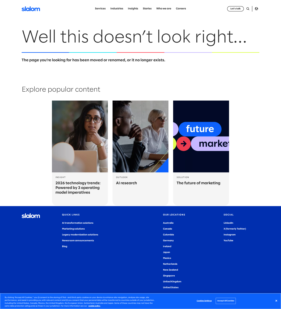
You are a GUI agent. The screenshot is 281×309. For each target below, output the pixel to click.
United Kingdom (172, 282)
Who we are (163, 8)
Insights (133, 8)
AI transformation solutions (77, 223)
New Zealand (170, 270)
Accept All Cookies (225, 301)
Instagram (230, 235)
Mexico (167, 258)
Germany (168, 241)
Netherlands (170, 264)
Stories (147, 8)
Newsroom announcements (78, 241)
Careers (181, 8)
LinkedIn (228, 223)
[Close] (276, 300)
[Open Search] (248, 9)
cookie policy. (94, 306)
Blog (64, 246)
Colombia (168, 235)
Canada (167, 229)
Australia (168, 223)
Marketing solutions (73, 229)
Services (100, 8)
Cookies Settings (204, 301)
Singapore (169, 276)
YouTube (228, 241)
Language (256, 9)
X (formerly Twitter (234, 229)
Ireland (167, 246)
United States (171, 287)
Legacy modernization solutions (80, 235)
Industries (116, 8)
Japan (166, 252)
